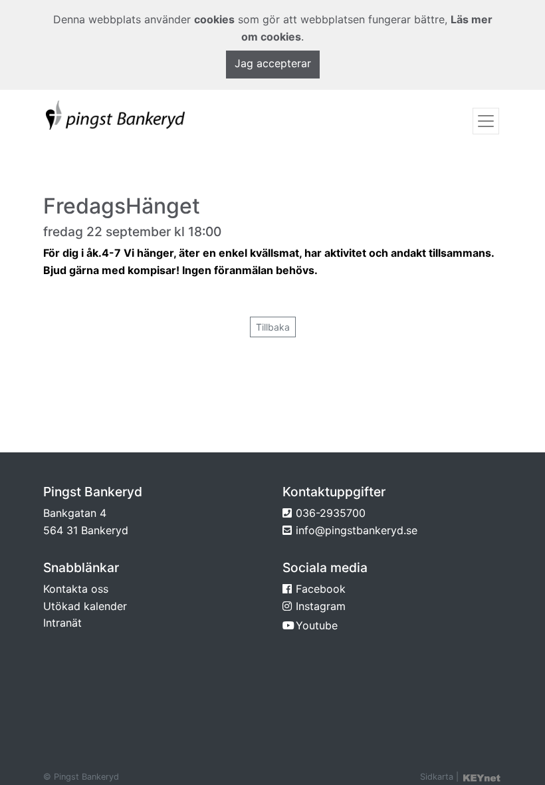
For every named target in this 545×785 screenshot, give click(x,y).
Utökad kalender (85, 606)
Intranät (62, 622)
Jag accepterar (273, 63)
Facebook (321, 588)
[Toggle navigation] (486, 121)
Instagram (321, 606)
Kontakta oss (75, 588)
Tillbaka (273, 327)
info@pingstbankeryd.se (356, 530)
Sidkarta (436, 777)
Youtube (317, 625)
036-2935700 (331, 513)
